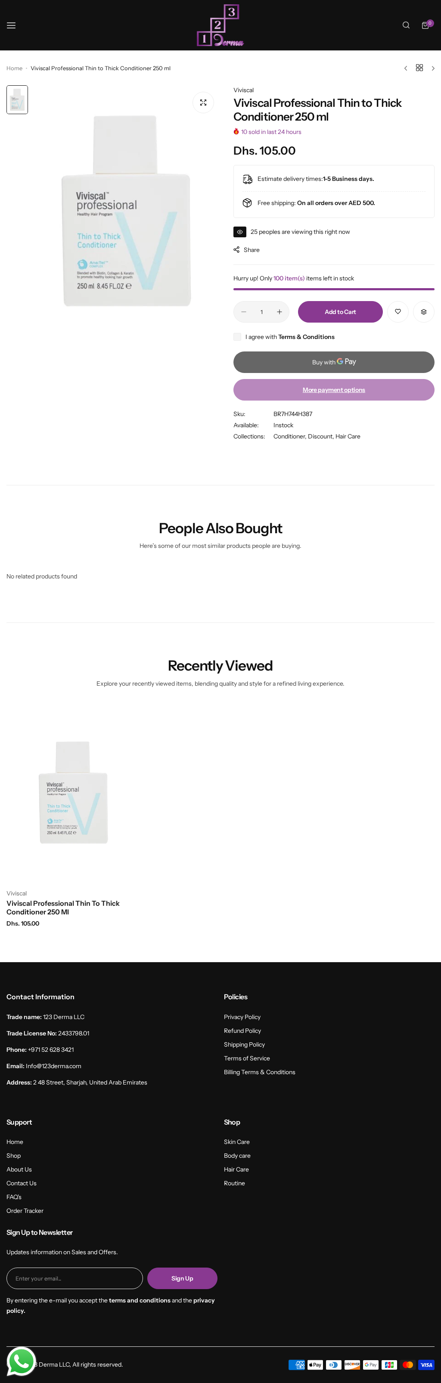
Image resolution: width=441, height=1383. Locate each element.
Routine (234, 1183)
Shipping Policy (244, 1044)
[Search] (406, 25)
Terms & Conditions (306, 337)
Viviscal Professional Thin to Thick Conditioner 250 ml (63, 907)
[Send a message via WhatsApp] (21, 1361)
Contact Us (21, 1183)
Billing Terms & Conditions (259, 1072)
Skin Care (237, 1142)
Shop (13, 1155)
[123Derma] (220, 25)
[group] (126, 210)
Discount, (321, 436)
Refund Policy (242, 1031)
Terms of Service (247, 1058)
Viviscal (243, 90)
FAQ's (14, 1197)
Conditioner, (290, 436)
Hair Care (347, 436)
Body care (237, 1155)
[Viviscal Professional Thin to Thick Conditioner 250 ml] (73, 792)
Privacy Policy (242, 1017)
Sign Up (182, 1278)
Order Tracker (24, 1211)
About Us (19, 1169)
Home (14, 68)
